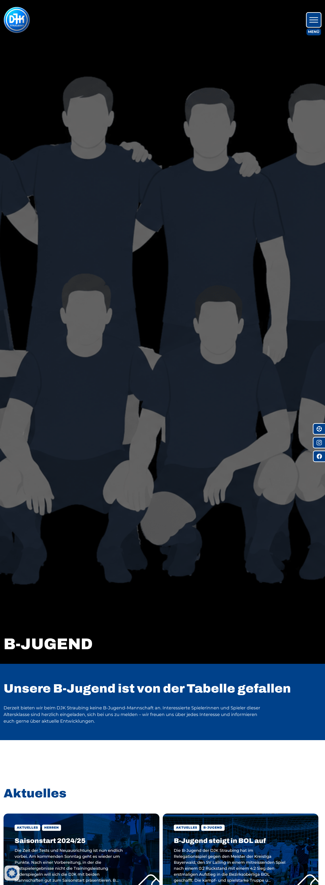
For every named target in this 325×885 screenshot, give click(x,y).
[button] (11, 873)
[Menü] (313, 20)
